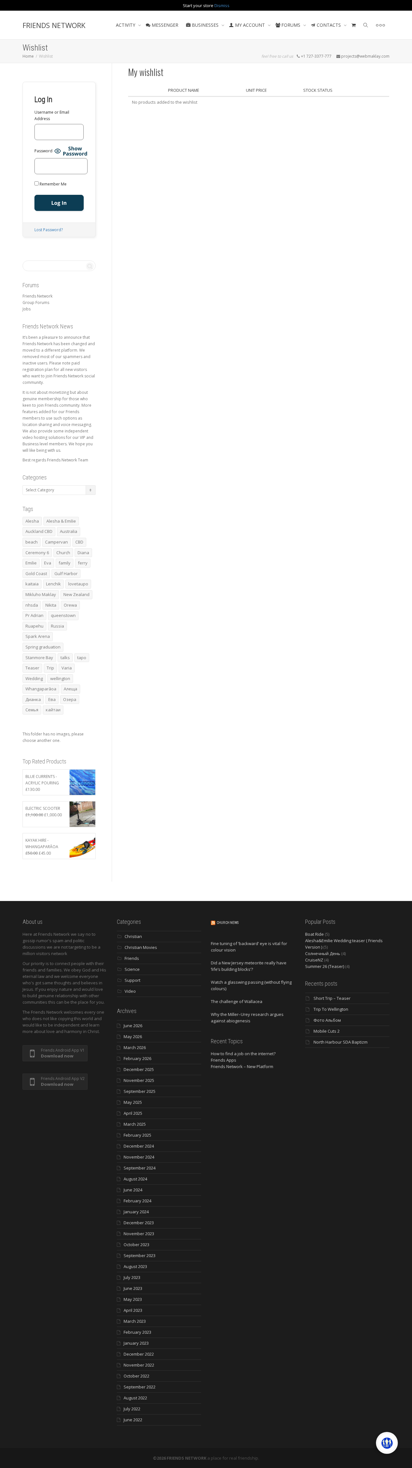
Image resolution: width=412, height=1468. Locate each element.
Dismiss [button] (221, 5)
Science (132, 969)
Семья (31, 710)
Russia (57, 626)
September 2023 (139, 1255)
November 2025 (139, 1080)
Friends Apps (223, 1060)
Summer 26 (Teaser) (324, 966)
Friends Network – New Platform (242, 1066)
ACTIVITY (126, 25)
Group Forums (36, 302)
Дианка (33, 699)
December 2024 (139, 1146)
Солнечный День (322, 953)
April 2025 (133, 1113)
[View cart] (353, 25)
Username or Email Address (51, 115)
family (64, 563)
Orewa (70, 605)
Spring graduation (43, 647)
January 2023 (136, 1343)
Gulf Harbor (66, 573)
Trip (50, 668)
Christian (133, 936)
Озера (69, 699)
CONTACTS (328, 25)
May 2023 (133, 1299)
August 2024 (135, 1179)
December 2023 (139, 1223)
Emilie (31, 563)
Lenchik (53, 584)
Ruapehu (34, 626)
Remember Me (53, 184)
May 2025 (133, 1102)
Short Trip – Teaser (332, 998)
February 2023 (137, 1332)
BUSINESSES (205, 25)
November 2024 (139, 1157)
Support (132, 980)
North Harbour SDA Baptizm (341, 1042)
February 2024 (137, 1201)
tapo (81, 657)
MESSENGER (164, 25)
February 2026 (137, 1058)
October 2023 (136, 1244)
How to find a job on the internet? (243, 1053)
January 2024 (136, 1212)
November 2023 (139, 1233)
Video (130, 991)
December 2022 (139, 1354)
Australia (68, 531)
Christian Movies (141, 947)
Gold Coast (36, 573)
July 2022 (132, 1409)
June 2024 (133, 1190)
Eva (47, 563)
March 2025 (135, 1124)
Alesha (32, 521)
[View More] (380, 25)
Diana (83, 552)
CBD (79, 542)
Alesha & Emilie (61, 521)
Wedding (34, 678)
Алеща (70, 689)
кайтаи (53, 710)
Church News (228, 923)
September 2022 (139, 1387)
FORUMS (291, 25)
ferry (83, 563)
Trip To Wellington (331, 1009)
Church (63, 552)
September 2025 (139, 1091)
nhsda (31, 605)
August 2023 (135, 1266)
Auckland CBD (38, 531)
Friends (132, 958)
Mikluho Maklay (40, 594)
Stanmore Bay (39, 657)
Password (43, 151)
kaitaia (32, 584)
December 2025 (139, 1069)
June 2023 (133, 1288)
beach (31, 542)
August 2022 (135, 1398)
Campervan (56, 542)
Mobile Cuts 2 (327, 1031)
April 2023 (133, 1310)
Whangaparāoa (40, 689)
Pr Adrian (34, 615)
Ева (52, 699)
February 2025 (137, 1135)
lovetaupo (78, 584)
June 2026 (133, 1025)
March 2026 (135, 1047)
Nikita (50, 605)
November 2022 (139, 1365)
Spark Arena (37, 636)
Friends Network (37, 296)
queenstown (63, 615)
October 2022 (136, 1376)
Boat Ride (314, 934)
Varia (66, 668)
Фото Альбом (327, 1020)
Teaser (32, 668)
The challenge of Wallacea (236, 1001)
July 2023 (132, 1277)
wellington (60, 678)
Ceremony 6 (37, 552)
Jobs (27, 309)
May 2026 (133, 1036)
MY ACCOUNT (250, 25)
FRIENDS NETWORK (54, 25)
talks (65, 657)
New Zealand (76, 594)
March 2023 (135, 1321)
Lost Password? (48, 229)
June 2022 (133, 1420)
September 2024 (139, 1168)
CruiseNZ (314, 960)
